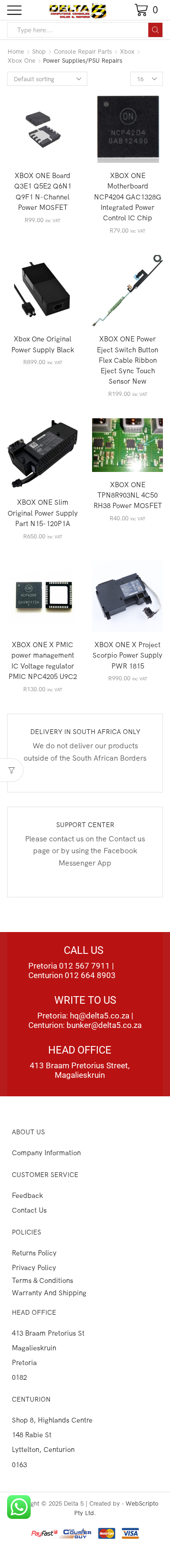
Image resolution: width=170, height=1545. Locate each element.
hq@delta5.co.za (99, 1015)
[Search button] (155, 30)
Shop (39, 51)
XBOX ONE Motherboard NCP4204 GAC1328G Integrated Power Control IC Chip (127, 196)
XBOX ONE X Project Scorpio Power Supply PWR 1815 (127, 655)
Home (16, 51)
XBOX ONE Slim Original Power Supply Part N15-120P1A (43, 513)
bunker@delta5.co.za (104, 1025)
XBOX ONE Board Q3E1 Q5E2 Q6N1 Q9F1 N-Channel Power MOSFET (42, 191)
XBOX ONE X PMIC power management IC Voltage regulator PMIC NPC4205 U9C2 (42, 660)
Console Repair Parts (83, 51)
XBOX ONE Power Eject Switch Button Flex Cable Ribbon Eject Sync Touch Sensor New (127, 360)
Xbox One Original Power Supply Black (42, 344)
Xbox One (21, 60)
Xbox (127, 51)
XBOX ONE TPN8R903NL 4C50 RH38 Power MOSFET (128, 495)
